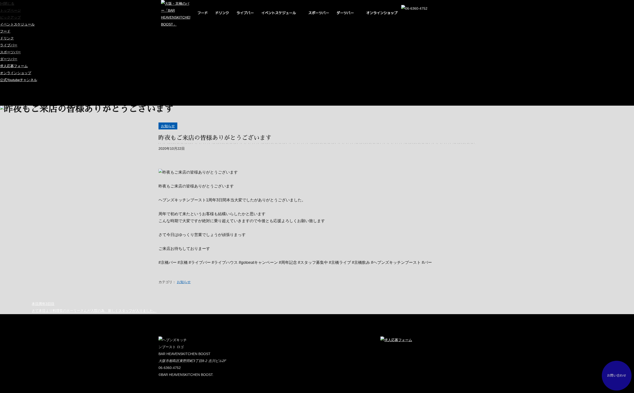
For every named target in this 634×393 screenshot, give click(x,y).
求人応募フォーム (14, 66)
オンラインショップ (381, 12)
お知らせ (168, 126)
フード (202, 12)
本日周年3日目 (43, 304)
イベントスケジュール (278, 12)
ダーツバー (345, 12)
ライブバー (245, 12)
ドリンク (222, 12)
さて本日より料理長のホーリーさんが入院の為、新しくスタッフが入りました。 (94, 311)
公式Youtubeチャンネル (18, 80)
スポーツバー (318, 12)
